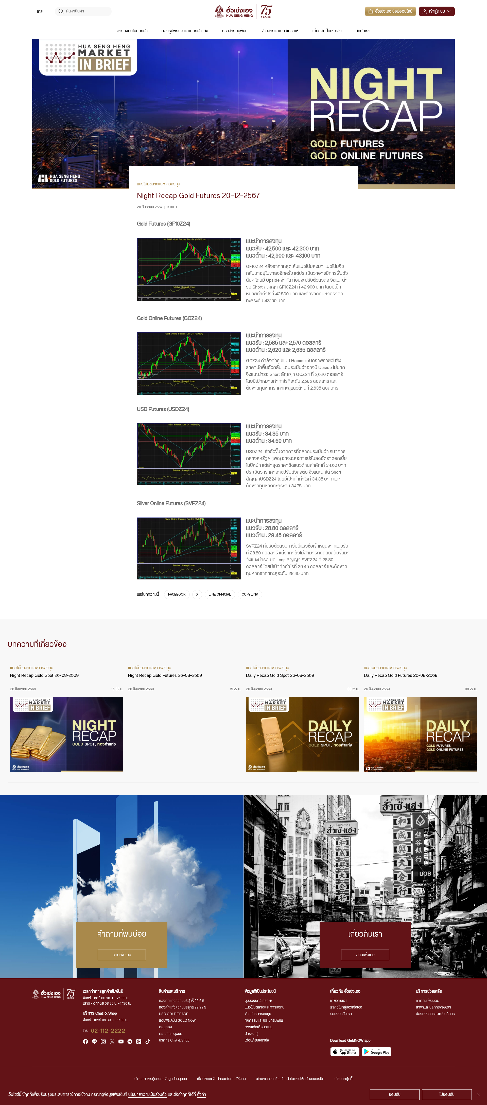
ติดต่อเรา (363, 31)
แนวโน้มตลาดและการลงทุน (264, 1007)
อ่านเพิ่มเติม (122, 955)
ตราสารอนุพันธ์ (235, 31)
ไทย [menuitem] (40, 12)
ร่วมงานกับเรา (341, 1014)
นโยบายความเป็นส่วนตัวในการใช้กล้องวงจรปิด (290, 1079)
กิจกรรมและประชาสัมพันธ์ (264, 1020)
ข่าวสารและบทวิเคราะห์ (280, 31)
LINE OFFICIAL (220, 594)
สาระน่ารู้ (251, 1034)
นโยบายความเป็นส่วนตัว (147, 1095)
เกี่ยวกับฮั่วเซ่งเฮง (327, 31)
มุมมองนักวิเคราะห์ (258, 1001)
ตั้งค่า (201, 1095)
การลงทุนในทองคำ (132, 31)
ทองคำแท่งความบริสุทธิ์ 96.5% (181, 1001)
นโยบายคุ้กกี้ (344, 1079)
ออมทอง (165, 1027)
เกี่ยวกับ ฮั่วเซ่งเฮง (345, 991)
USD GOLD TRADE (173, 1014)
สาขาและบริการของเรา (433, 1007)
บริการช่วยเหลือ (429, 991)
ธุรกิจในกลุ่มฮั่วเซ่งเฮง (346, 1007)
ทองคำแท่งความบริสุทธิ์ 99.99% (182, 1007)
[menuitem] (39, 11)
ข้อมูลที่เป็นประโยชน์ (260, 991)
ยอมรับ (395, 1095)
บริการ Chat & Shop (174, 1040)
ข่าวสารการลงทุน (258, 1014)
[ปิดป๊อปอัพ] (478, 1094)
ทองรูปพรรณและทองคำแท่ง (185, 31)
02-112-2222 (108, 1031)
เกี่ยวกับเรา (338, 1001)
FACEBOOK (177, 594)
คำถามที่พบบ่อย (427, 1001)
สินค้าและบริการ (172, 991)
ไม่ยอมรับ (447, 1095)
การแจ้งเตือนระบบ (258, 1027)
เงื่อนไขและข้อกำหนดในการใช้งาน (221, 1079)
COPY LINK (250, 594)
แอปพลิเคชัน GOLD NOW (177, 1020)
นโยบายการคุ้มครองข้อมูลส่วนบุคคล (160, 1079)
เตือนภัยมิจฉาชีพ (257, 1040)
